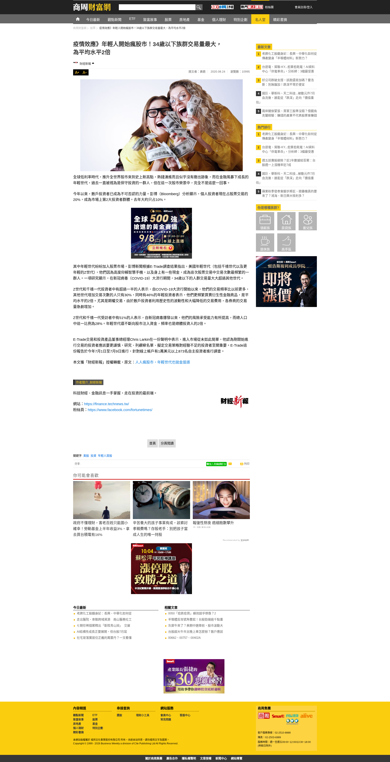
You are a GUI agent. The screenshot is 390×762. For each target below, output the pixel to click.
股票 (95, 719)
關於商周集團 (153, 758)
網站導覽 (236, 758)
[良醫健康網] (292, 716)
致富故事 (78, 719)
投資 (93, 455)
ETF (95, 715)
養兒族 (308, 228)
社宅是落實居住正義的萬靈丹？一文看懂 (104, 637)
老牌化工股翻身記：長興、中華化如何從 (104, 613)
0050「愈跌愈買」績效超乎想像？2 (192, 613)
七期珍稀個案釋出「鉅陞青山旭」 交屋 (103, 625)
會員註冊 (300, 7)
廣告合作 (172, 758)
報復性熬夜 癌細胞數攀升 (213, 523)
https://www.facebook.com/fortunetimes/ (120, 410)
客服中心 (185, 715)
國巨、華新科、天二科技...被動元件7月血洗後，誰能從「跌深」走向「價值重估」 (285, 97)
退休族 (265, 249)
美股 (86, 455)
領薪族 (265, 228)
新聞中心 (221, 758)
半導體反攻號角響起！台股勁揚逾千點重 (195, 619)
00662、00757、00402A (184, 637)
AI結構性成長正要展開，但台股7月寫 (102, 631)
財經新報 (85, 63)
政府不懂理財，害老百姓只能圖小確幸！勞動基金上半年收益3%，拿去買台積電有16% (101, 529)
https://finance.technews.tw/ (106, 404)
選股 (119, 715)
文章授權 (205, 758)
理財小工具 (142, 715)
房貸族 (286, 228)
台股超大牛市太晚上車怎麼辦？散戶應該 (195, 631)
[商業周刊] (264, 716)
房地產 (77, 723)
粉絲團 (269, 7)
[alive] (306, 716)
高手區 (286, 249)
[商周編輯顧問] (292, 722)
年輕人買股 (105, 455)
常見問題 (165, 719)
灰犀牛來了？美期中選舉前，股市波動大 (195, 625)
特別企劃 (97, 727)
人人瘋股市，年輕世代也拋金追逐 (162, 362)
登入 (310, 7)
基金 (95, 723)
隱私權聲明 (189, 758)
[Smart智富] (278, 716)
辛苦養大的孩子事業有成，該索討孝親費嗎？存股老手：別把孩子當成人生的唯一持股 (160, 529)
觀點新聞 (78, 715)
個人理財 (78, 727)
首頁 (81, 18)
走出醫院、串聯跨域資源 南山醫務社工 (104, 619)
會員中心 (165, 715)
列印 (246, 463)
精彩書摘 (78, 732)
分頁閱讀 (167, 443)
